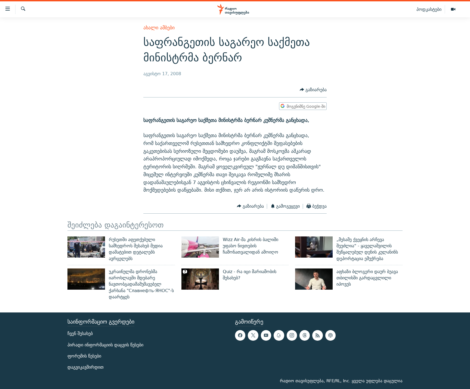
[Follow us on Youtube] (266, 335)
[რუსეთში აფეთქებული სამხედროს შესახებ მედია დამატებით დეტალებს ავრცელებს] (86, 247)
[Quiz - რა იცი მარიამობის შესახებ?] (200, 279)
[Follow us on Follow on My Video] (279, 335)
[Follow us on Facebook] (240, 335)
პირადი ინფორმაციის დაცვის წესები (105, 344)
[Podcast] (330, 335)
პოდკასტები (428, 9)
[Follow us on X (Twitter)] (253, 335)
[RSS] (317, 335)
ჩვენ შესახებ (80, 333)
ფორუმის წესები (84, 356)
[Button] (313, 90)
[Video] (453, 9)
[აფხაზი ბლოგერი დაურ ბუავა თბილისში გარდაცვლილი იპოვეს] (314, 279)
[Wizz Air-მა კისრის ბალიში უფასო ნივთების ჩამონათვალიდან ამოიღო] (200, 247)
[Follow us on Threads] (304, 335)
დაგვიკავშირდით (85, 367)
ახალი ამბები (159, 27)
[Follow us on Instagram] (292, 335)
